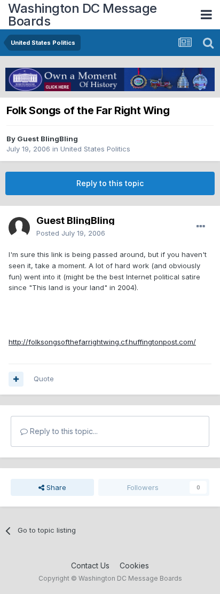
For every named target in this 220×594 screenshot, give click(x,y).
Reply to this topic (110, 183)
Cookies (134, 565)
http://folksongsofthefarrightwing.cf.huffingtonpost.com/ (102, 342)
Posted (70, 233)
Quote (44, 378)
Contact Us (90, 565)
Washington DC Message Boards (82, 15)
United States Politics (95, 149)
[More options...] (200, 226)
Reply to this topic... (63, 431)
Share (55, 487)
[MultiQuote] (16, 379)
